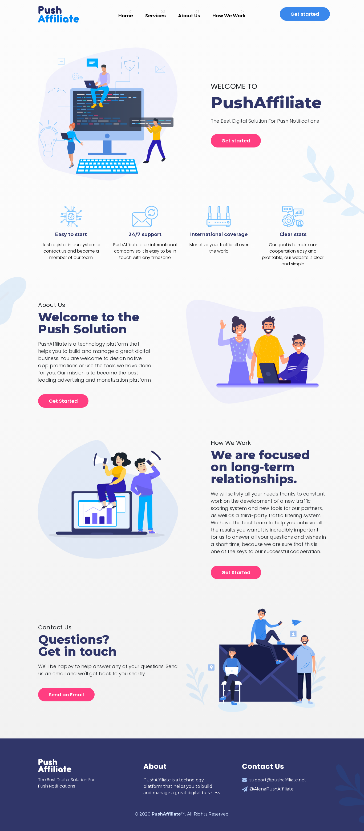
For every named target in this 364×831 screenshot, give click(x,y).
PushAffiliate (166, 814)
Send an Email (66, 694)
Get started (304, 14)
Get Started (63, 401)
